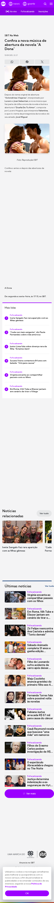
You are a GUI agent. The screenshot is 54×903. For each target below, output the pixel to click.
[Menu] (51, 4)
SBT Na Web (12, 35)
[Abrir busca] (45, 4)
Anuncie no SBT (27, 862)
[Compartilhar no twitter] (42, 62)
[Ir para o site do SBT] (42, 854)
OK (27, 893)
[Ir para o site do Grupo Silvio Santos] (22, 854)
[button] (22, 539)
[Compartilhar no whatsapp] (12, 62)
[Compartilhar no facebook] (27, 62)
